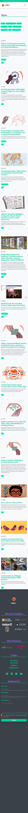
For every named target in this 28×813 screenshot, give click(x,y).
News (10, 29)
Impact (10, 26)
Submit (14, 720)
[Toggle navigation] (25, 5)
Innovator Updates (17, 26)
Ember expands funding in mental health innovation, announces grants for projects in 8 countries (13, 345)
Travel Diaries (4, 26)
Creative (3, 23)
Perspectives (14, 668)
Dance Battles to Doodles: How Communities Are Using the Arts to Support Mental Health (13, 132)
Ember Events (4, 29)
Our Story (14, 660)
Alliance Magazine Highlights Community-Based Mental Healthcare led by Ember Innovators (12, 216)
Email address (5, 692)
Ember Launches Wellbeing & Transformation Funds (12, 461)
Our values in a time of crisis (11, 502)
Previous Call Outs (16, 29)
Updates (14, 665)
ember (7, 5)
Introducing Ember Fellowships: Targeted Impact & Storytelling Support (13, 91)
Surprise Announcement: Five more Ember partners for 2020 (12, 540)
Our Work (14, 663)
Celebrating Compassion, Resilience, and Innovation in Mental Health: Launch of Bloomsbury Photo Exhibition (12, 257)
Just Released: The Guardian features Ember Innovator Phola (13, 304)
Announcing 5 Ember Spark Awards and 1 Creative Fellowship (13, 386)
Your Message (5, 700)
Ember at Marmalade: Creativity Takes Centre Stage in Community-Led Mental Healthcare (14, 45)
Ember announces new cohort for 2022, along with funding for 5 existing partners (13, 423)
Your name (4, 686)
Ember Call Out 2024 (11, 23)
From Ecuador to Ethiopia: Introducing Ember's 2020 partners (11, 577)
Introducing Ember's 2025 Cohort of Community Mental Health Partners (13, 173)
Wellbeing (19, 23)
